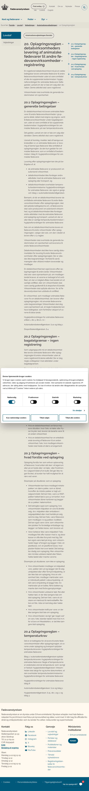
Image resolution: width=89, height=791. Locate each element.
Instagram (32, 739)
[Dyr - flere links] (46, 18)
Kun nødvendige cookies (16, 418)
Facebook (32, 735)
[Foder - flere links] (34, 18)
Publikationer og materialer (55, 745)
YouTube (31, 750)
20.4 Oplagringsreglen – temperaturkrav (79, 76)
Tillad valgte (44, 418)
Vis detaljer (77, 410)
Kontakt (73, 741)
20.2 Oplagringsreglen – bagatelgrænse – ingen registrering (79, 56)
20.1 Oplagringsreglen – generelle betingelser (78, 46)
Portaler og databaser (52, 739)
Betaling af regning (10, 748)
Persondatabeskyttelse (27, 782)
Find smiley (37, 6)
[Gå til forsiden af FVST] (14, 7)
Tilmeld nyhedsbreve (53, 756)
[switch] (33, 402)
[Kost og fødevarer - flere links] (21, 18)
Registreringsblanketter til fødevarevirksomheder (56, 765)
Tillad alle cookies (72, 418)
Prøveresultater (54, 751)
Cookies (6, 782)
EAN (3, 745)
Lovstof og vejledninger (53, 733)
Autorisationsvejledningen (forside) (38, 35)
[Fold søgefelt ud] (84, 7)
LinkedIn (31, 732)
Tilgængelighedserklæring (55, 782)
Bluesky (31, 746)
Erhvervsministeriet (78, 735)
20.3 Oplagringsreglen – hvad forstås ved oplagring (78, 66)
